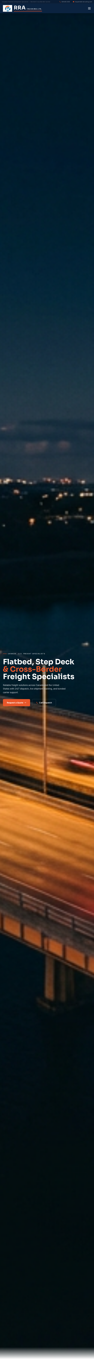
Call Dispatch (45, 702)
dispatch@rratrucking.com (83, 2)
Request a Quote (15, 702)
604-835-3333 (66, 2)
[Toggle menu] (89, 8)
